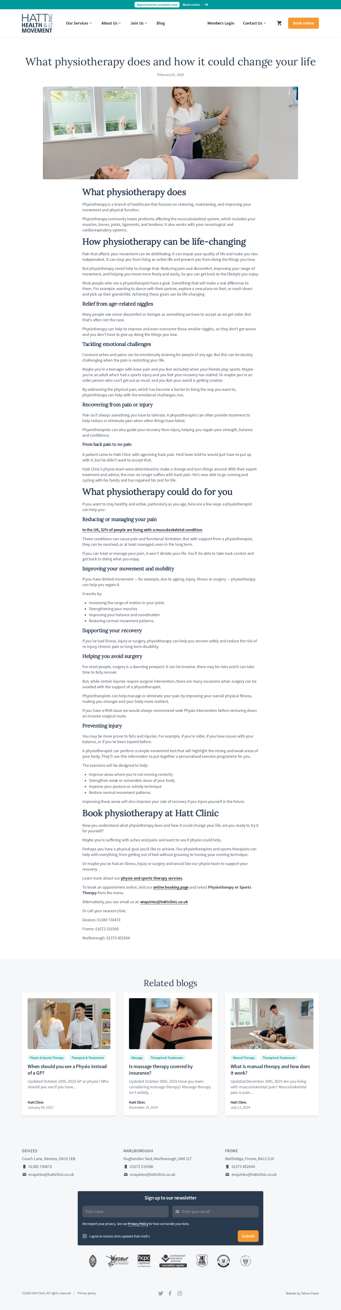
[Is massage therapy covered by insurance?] (170, 1023)
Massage (137, 1058)
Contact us (252, 23)
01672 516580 (141, 1166)
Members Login (220, 23)
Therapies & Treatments (87, 1058)
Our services (77, 23)
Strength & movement (41, 17)
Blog (160, 23)
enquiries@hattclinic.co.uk (51, 1174)
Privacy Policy (138, 1224)
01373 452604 (243, 1166)
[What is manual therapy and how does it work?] (272, 1023)
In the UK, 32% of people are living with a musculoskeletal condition (142, 529)
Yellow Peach (310, 1293)
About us (109, 23)
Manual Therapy (244, 1058)
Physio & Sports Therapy (47, 1058)
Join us (137, 23)
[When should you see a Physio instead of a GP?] (69, 1023)
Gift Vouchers (34, 26)
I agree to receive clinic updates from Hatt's (119, 1236)
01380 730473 (40, 1166)
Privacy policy (86, 1293)
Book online (303, 23)
